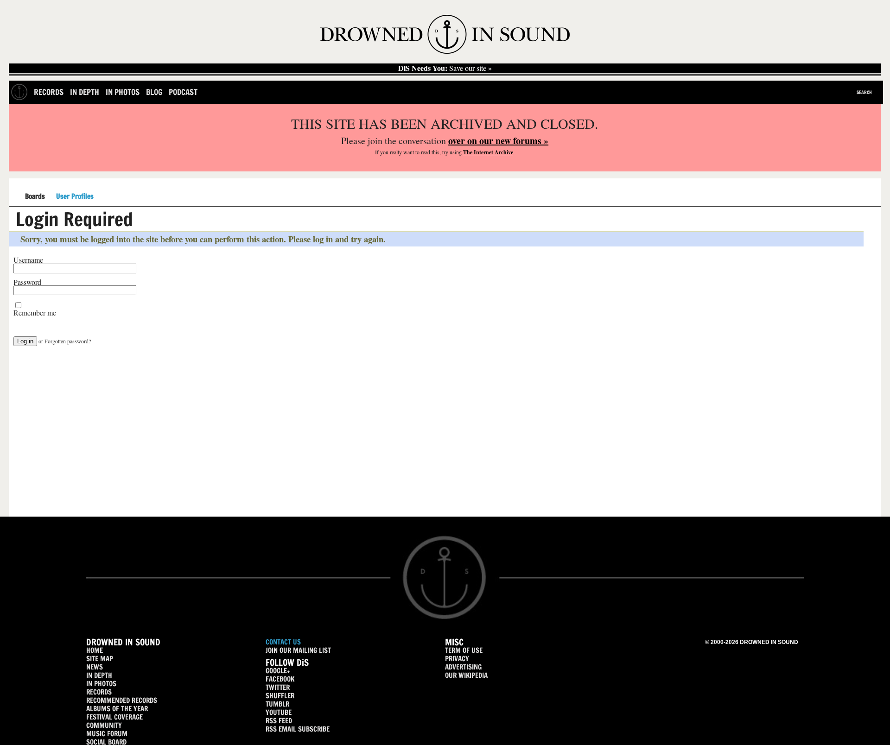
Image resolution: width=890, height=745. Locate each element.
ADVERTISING (463, 667)
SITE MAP (99, 658)
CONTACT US (283, 642)
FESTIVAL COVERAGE (114, 717)
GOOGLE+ (278, 671)
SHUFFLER (280, 696)
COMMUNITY (104, 725)
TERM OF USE (464, 650)
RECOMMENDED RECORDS (121, 700)
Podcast (183, 92)
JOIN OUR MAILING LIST (298, 650)
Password (27, 282)
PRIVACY (457, 658)
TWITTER (278, 687)
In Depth (84, 92)
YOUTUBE (279, 712)
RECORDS (99, 692)
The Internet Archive (488, 152)
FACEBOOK (280, 679)
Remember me (34, 312)
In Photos (123, 92)
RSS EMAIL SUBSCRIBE (298, 729)
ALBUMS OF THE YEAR (117, 708)
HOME (94, 650)
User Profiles (75, 196)
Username (28, 260)
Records (49, 92)
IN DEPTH (99, 675)
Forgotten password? (67, 341)
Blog (154, 92)
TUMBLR (277, 704)
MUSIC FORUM (106, 734)
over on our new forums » (498, 140)
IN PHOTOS (101, 683)
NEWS (94, 667)
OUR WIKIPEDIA (466, 675)
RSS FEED (279, 721)
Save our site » (445, 68)
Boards (35, 196)
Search (864, 92)
